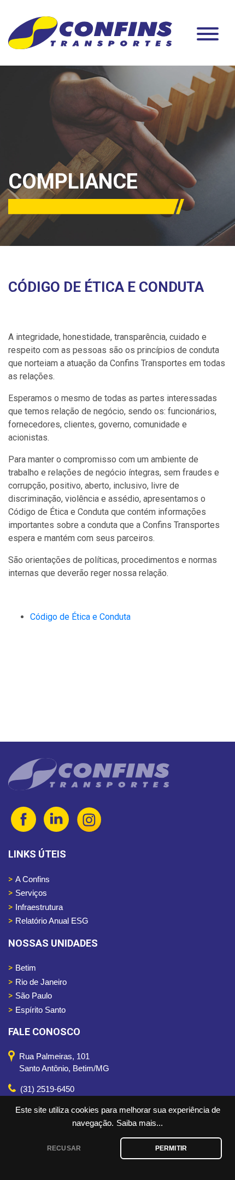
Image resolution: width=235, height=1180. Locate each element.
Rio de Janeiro (41, 982)
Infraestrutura (39, 907)
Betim (25, 967)
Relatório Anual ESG (52, 920)
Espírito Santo (40, 1009)
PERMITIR (171, 1148)
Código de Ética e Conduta (80, 617)
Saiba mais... (139, 1123)
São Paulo (33, 995)
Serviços (31, 892)
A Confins (32, 879)
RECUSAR (64, 1148)
